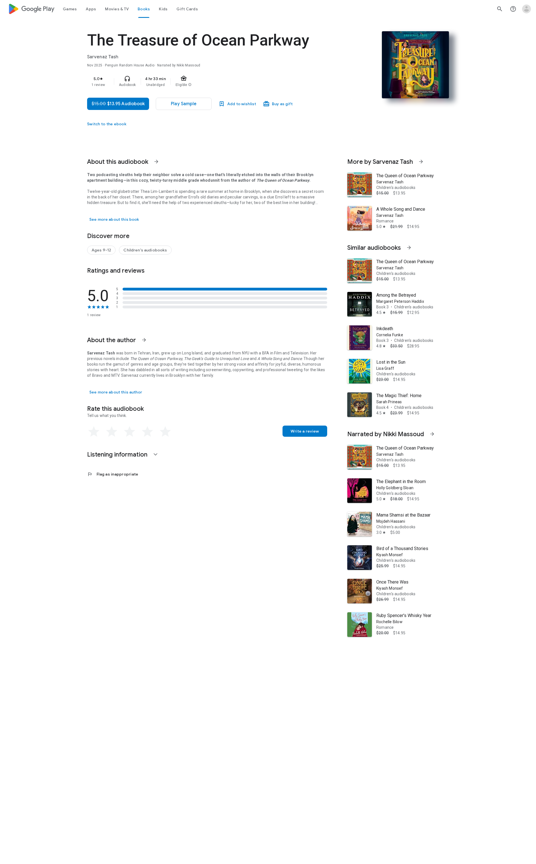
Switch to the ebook (106, 123)
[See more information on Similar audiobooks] (409, 247)
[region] (198, 81)
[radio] (93, 431)
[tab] (69, 9)
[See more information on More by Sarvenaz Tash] (421, 161)
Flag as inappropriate (112, 474)
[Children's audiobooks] (145, 250)
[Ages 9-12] (101, 250)
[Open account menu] (526, 9)
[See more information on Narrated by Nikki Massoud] (432, 434)
